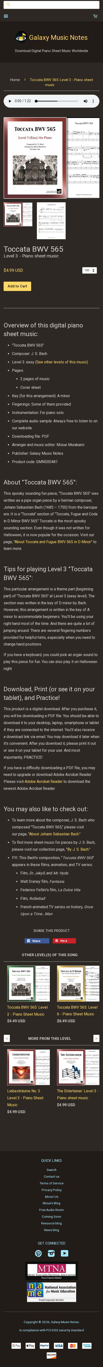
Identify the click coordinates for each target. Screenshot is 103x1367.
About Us (51, 1196)
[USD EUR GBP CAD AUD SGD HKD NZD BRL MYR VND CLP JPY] (90, 270)
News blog (51, 1230)
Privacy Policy (52, 1190)
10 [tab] (71, 1126)
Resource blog (51, 1223)
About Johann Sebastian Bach (54, 834)
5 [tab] (35, 1126)
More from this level (49, 1038)
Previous (7, 1038)
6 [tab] (42, 1126)
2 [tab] (13, 1126)
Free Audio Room (51, 1210)
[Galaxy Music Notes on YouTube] (65, 1255)
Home (15, 80)
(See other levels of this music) (61, 362)
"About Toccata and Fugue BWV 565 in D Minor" (53, 542)
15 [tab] (42, 1133)
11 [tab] (78, 1126)
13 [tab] (93, 1126)
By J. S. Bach (78, 849)
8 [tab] (57, 1126)
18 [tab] (64, 1133)
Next (96, 1038)
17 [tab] (57, 1133)
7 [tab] (49, 1126)
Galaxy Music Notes (58, 37)
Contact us (51, 1176)
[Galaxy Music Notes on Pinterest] (38, 1255)
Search (52, 1170)
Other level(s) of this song (50, 955)
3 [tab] (21, 1126)
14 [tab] (35, 1133)
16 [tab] (49, 1133)
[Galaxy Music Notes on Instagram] (51, 1255)
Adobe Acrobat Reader (44, 781)
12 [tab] (85, 1126)
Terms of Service (51, 1183)
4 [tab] (28, 1126)
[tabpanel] (25, 1086)
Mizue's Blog (51, 1203)
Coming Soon (51, 1216)
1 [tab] (6, 1126)
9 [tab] (64, 1126)
